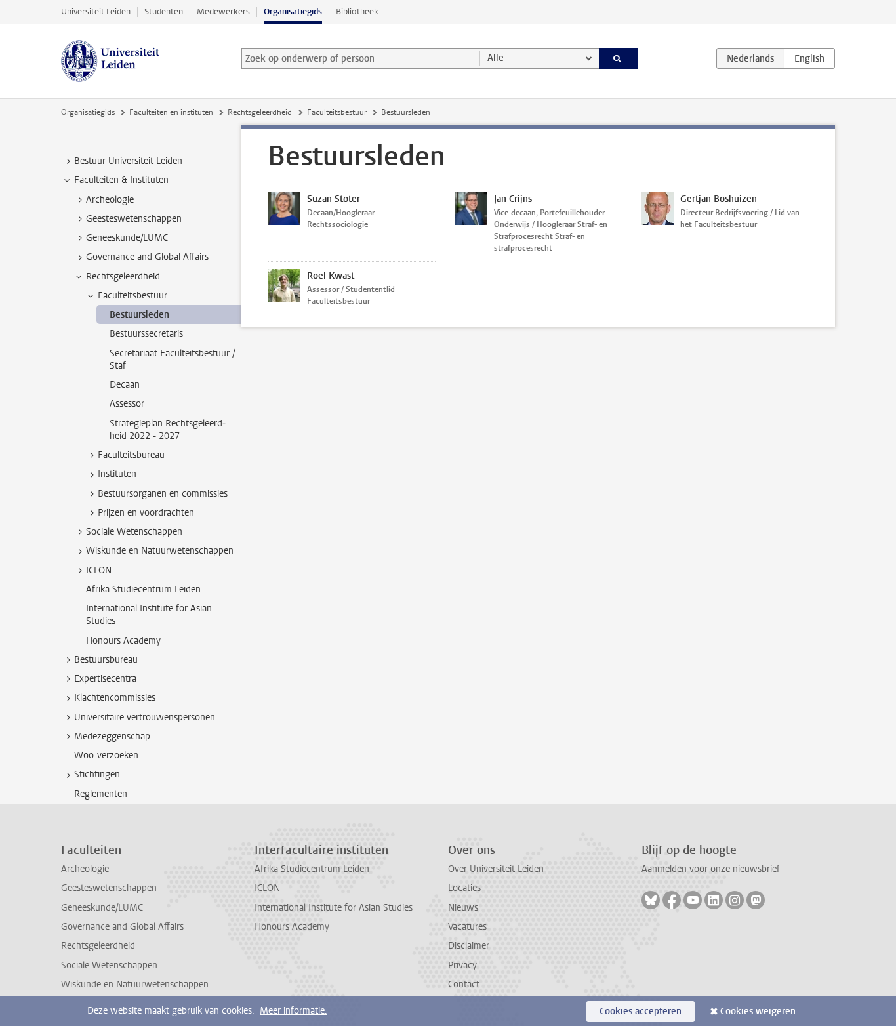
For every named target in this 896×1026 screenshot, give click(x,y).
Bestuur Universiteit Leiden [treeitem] (128, 161)
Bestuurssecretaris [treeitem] (146, 333)
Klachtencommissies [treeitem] (114, 697)
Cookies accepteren (641, 1011)
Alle (495, 58)
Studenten (163, 11)
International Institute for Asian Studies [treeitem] (149, 614)
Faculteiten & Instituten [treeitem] (121, 180)
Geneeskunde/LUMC (102, 907)
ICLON (267, 888)
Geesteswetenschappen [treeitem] (134, 219)
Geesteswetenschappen (109, 888)
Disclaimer (468, 945)
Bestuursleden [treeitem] (139, 314)
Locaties (464, 888)
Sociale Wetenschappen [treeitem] (134, 531)
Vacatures (467, 926)
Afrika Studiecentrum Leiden (312, 869)
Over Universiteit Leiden (496, 869)
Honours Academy (292, 926)
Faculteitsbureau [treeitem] (131, 455)
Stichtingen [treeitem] (97, 774)
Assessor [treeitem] (127, 404)
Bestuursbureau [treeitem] (106, 659)
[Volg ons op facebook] (671, 900)
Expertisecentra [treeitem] (105, 678)
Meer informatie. (293, 1010)
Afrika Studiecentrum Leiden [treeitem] (143, 589)
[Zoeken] (619, 58)
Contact (463, 984)
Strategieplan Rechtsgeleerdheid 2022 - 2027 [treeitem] (168, 429)
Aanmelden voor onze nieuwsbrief (710, 869)
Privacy (462, 965)
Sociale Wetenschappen (109, 965)
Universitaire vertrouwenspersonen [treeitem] (144, 717)
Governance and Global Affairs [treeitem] (147, 257)
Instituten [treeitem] (117, 474)
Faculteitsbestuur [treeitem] (132, 295)
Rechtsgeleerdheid (260, 112)
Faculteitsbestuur (337, 112)
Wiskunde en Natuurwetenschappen (135, 984)
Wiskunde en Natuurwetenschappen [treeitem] (160, 550)
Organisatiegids (293, 11)
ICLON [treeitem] (99, 570)
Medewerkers (223, 11)
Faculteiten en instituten (171, 112)
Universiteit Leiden (96, 11)
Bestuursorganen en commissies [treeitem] (163, 493)
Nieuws (463, 907)
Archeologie (85, 869)
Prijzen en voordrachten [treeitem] (146, 512)
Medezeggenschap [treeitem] (112, 736)
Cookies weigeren (758, 1011)
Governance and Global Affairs (122, 926)
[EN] (809, 58)
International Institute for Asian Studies (334, 907)
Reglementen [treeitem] (100, 794)
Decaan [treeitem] (125, 385)
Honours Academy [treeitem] (123, 640)
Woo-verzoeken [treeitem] (106, 755)
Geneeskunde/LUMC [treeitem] (127, 238)
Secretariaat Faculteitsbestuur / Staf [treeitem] (172, 359)
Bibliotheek (357, 11)
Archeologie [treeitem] (110, 200)
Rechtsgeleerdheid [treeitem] (123, 276)
